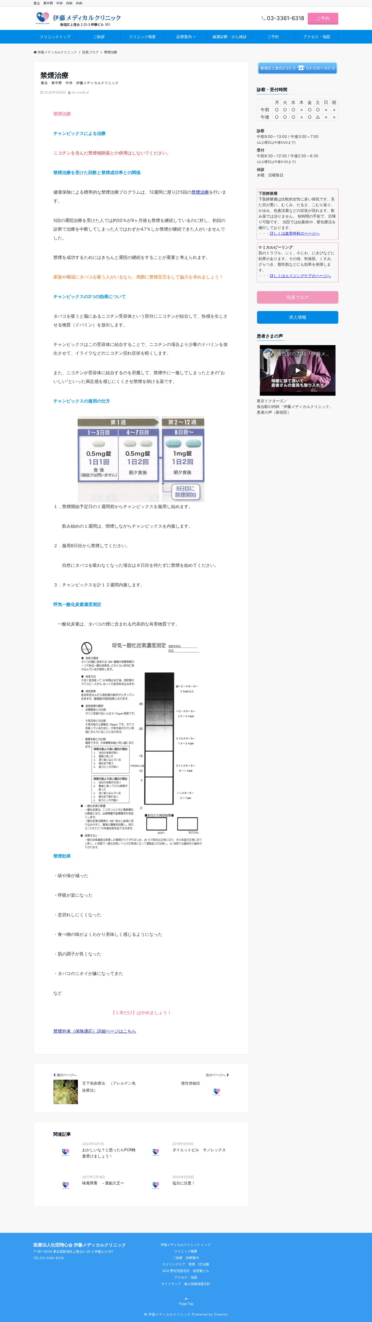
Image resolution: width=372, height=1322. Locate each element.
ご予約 (323, 18)
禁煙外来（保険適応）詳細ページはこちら (94, 1031)
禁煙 (191, 1264)
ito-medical (80, 92)
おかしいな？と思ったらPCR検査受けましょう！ (109, 1152)
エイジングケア (173, 1264)
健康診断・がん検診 (229, 36)
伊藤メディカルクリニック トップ (186, 1245)
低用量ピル (201, 1271)
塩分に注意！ (183, 1183)
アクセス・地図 (316, 36)
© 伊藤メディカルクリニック (167, 1314)
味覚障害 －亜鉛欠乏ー (103, 1183)
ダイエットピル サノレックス (200, 1149)
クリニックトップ (55, 36)
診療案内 (184, 36)
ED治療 (203, 1264)
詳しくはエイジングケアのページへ (300, 275)
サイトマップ (171, 1284)
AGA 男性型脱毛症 (176, 1271)
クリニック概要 (142, 36)
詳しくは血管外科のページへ (294, 233)
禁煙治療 (200, 192)
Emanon (221, 1314)
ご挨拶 (99, 36)
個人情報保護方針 (197, 1284)
